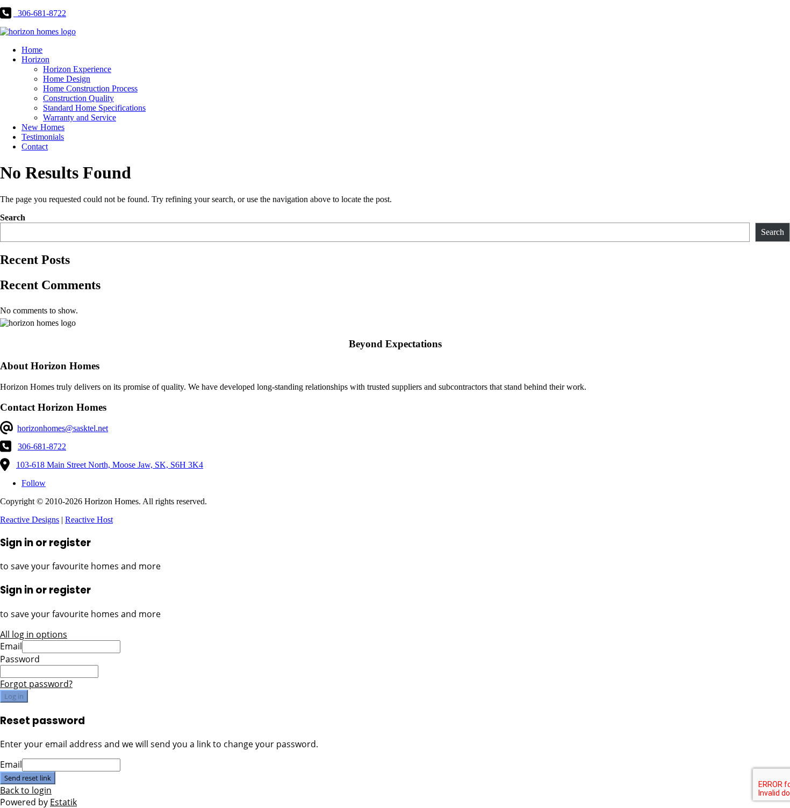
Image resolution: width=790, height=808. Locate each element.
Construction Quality (78, 98)
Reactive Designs (29, 519)
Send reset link (27, 778)
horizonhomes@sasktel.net (62, 428)
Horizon (35, 59)
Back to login (26, 790)
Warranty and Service (79, 117)
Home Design (66, 78)
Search (12, 217)
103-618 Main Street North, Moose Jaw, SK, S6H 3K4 (109, 464)
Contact (34, 146)
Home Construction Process (90, 88)
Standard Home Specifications (94, 107)
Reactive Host (89, 519)
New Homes (42, 127)
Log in (14, 696)
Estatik (63, 802)
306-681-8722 (42, 446)
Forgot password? (36, 684)
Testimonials (42, 136)
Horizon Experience (77, 69)
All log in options (33, 634)
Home (31, 49)
